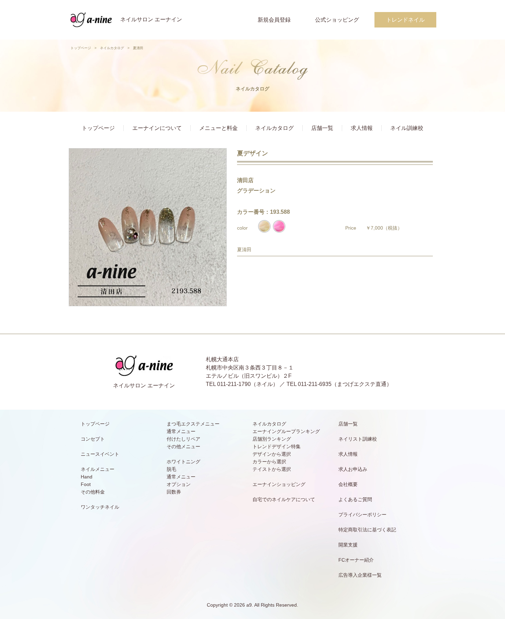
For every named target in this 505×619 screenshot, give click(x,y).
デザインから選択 (271, 454)
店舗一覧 (322, 128)
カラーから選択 (269, 461)
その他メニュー (183, 446)
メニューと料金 (218, 128)
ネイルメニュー (97, 469)
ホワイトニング (183, 461)
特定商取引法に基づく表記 (367, 529)
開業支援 (348, 545)
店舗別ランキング (271, 439)
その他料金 (93, 492)
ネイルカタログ (112, 48)
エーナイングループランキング (286, 431)
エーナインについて (157, 128)
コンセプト (93, 439)
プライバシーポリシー (362, 514)
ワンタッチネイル (100, 507)
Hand (86, 476)
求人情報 (362, 128)
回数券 (174, 492)
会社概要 (348, 484)
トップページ (80, 48)
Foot (86, 484)
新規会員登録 (274, 20)
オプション (179, 484)
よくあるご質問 (355, 499)
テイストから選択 (271, 469)
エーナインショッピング (278, 484)
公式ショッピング (337, 20)
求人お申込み (352, 469)
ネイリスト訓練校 (357, 439)
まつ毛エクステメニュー (193, 424)
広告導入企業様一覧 (360, 575)
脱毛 (171, 469)
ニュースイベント (100, 454)
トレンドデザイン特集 (276, 446)
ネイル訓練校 (406, 128)
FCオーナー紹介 (356, 560)
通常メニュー (181, 431)
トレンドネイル (405, 20)
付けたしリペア (183, 439)
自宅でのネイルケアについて (283, 499)
